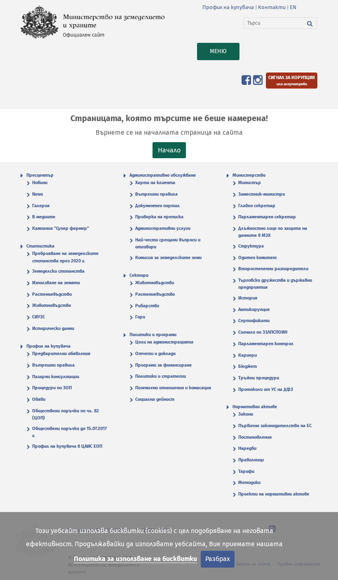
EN (293, 7)
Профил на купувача (228, 7)
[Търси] (310, 23)
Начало (169, 150)
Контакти (272, 7)
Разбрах (217, 559)
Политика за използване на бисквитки (135, 559)
